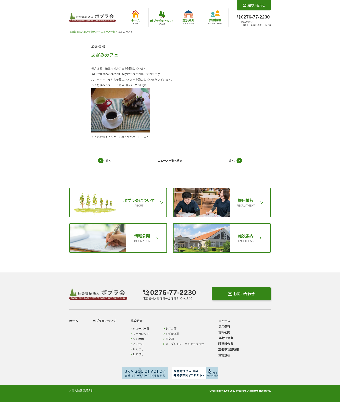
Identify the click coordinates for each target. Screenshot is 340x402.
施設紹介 (136, 320)
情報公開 (224, 332)
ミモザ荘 (138, 343)
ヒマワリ (138, 354)
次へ (232, 160)
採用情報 (224, 326)
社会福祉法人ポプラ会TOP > (84, 31)
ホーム (73, 320)
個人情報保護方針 (82, 390)
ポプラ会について (104, 320)
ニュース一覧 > (109, 31)
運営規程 (224, 355)
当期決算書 (225, 338)
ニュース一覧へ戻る (170, 160)
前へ (108, 160)
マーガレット (141, 333)
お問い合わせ (244, 294)
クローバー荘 (141, 328)
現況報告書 (225, 343)
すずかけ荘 (172, 333)
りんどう (138, 349)
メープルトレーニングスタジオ (184, 343)
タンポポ (138, 338)
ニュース (224, 320)
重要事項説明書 (228, 349)
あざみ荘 (170, 328)
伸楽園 (169, 338)
